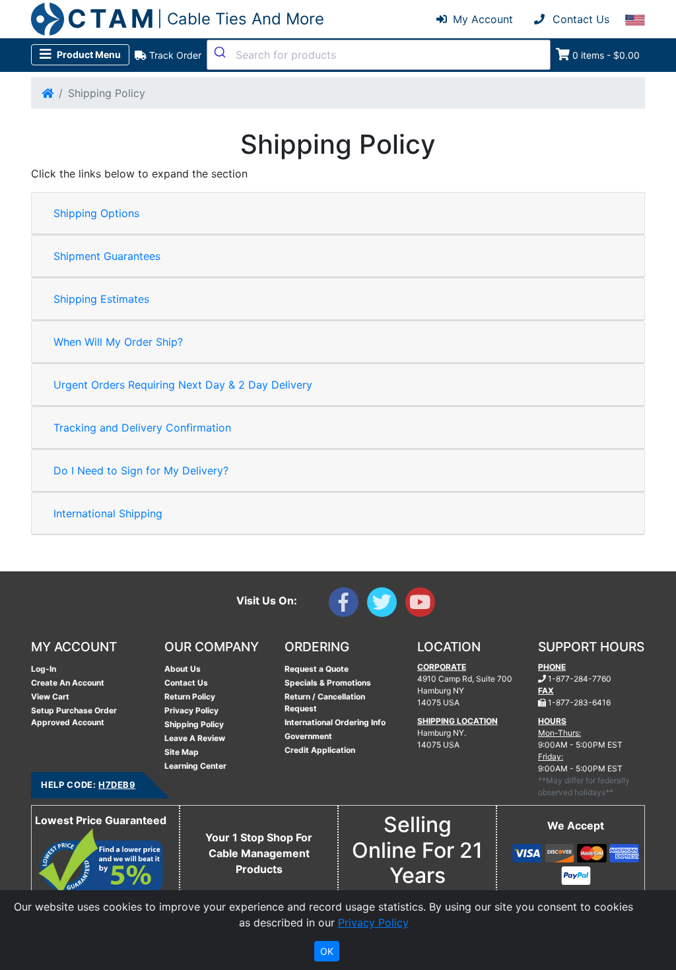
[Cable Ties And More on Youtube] (422, 605)
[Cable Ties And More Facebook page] (348, 605)
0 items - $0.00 (606, 55)
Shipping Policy (194, 724)
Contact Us (186, 683)
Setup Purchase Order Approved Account (74, 716)
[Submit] (221, 52)
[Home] (47, 93)
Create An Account (67, 683)
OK (326, 951)
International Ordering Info (335, 722)
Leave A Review (194, 738)
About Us (182, 669)
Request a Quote (317, 669)
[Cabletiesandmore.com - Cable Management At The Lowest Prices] (47, 19)
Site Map (181, 752)
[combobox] (379, 55)
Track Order (174, 55)
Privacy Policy (191, 710)
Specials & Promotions (328, 683)
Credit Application (320, 750)
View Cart (50, 696)
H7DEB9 (116, 784)
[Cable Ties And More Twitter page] (386, 605)
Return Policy (189, 696)
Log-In (43, 669)
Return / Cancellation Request (325, 702)
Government (308, 736)
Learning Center (195, 766)
